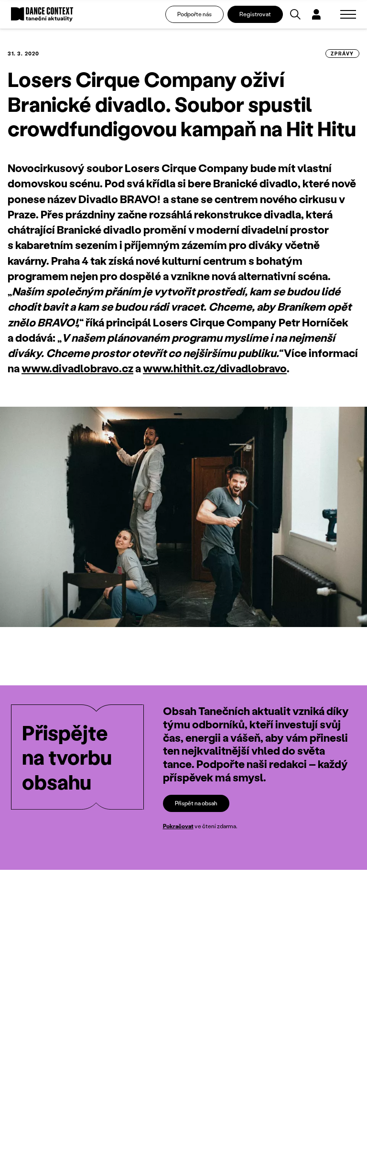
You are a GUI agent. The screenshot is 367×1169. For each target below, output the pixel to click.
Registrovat (255, 14)
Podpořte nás (194, 14)
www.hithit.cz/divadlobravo (215, 368)
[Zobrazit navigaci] (348, 14)
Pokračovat (178, 826)
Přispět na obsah (196, 803)
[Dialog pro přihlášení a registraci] (316, 14)
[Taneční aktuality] (42, 14)
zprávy (342, 53)
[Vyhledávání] (295, 14)
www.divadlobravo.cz (77, 368)
